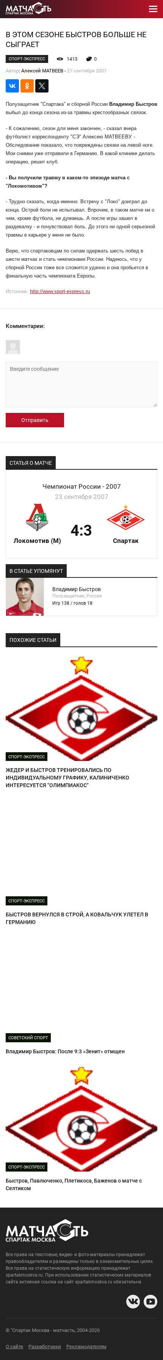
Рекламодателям (86, 1346)
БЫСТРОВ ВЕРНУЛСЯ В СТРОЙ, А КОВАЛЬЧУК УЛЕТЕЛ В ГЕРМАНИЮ (77, 918)
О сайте (14, 1346)
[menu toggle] (153, 9)
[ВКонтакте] (12, 86)
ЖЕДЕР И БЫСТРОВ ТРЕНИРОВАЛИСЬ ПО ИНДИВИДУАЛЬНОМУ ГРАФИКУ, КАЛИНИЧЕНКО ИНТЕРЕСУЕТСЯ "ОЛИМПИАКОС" (67, 777)
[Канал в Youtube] (150, 1301)
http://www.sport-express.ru (60, 291)
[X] (42, 86)
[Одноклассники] (27, 86)
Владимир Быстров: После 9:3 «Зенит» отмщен (65, 1051)
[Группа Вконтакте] (133, 1301)
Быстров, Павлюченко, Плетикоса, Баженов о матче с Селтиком (74, 1184)
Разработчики (44, 1346)
